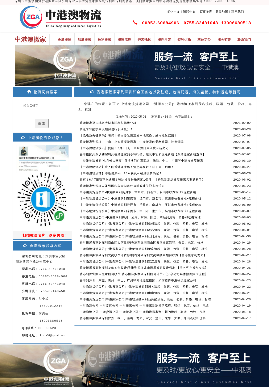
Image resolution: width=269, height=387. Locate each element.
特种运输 (184, 39)
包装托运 (144, 39)
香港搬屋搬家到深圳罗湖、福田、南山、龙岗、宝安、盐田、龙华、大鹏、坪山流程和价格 (143, 318)
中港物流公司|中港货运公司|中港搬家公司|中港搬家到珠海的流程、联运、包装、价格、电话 (144, 305)
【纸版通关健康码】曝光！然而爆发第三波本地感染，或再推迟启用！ (128, 135)
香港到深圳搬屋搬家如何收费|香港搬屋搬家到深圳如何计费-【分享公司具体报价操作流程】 (144, 274)
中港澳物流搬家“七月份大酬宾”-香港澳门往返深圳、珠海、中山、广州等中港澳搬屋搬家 (141, 160)
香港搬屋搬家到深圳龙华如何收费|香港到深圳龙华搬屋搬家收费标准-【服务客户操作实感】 (144, 267)
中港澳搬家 (30, 39)
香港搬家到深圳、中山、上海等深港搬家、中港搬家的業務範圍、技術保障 (132, 141)
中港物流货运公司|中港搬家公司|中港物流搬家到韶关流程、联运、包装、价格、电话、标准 (144, 286)
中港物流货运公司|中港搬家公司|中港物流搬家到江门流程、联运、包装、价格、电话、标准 (144, 236)
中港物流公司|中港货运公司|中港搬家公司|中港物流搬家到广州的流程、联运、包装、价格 (143, 312)
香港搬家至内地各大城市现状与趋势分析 (108, 123)
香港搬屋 (64, 39)
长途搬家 (104, 39)
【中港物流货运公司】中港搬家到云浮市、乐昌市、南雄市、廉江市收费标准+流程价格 (140, 204)
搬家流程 (124, 39)
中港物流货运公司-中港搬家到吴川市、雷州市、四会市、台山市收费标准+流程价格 (138, 192)
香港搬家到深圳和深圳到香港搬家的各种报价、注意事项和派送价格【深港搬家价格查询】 (143, 154)
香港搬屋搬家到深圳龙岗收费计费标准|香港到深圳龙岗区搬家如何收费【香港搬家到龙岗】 (143, 255)
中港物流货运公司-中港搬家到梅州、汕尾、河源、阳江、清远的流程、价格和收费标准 (140, 217)
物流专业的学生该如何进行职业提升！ (106, 129)
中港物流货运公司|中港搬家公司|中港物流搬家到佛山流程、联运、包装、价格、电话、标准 (144, 293)
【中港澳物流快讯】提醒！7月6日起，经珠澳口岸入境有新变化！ (126, 148)
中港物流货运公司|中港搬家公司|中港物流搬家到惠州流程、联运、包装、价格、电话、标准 (144, 223)
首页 (112, 104)
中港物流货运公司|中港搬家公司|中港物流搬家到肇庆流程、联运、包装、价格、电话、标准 (144, 249)
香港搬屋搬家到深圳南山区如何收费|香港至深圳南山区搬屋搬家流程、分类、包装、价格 (142, 242)
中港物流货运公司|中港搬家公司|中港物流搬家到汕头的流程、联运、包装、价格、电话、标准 (145, 299)
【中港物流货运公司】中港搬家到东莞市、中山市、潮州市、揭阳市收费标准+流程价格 (140, 211)
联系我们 (237, 11)
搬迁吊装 (164, 39)
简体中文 (173, 11)
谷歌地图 (222, 11)
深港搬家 (84, 39)
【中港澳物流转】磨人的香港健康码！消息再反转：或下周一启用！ (127, 167)
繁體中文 (189, 11)
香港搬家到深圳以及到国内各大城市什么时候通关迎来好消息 (122, 186)
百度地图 (206, 11)
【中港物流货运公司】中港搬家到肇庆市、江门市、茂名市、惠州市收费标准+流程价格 (140, 198)
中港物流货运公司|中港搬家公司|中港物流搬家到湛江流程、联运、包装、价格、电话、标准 (144, 261)
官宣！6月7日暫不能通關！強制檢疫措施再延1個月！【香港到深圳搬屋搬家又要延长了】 (142, 179)
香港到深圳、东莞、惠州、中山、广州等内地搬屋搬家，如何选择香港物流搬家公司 (138, 280)
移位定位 (204, 39)
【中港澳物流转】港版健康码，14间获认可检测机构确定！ (121, 173)
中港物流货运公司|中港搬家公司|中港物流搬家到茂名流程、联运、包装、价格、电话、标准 (144, 230)
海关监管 (224, 39)
